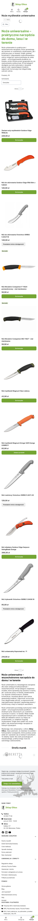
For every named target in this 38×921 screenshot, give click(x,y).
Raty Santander (6, 855)
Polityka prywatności (8, 877)
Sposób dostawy (7, 849)
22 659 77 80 (8, 816)
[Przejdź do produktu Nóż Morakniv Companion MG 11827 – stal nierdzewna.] (19, 319)
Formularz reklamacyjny (9, 875)
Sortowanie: (5, 79)
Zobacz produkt (19, 452)
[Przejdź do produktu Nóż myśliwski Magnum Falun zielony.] (19, 371)
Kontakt (4, 900)
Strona (16, 89)
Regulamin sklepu (7, 863)
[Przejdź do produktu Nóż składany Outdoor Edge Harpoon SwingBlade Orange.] (19, 527)
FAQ (3, 897)
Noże (8, 19)
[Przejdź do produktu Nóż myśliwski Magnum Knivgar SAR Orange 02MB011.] (19, 423)
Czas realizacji (6, 846)
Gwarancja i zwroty (8, 869)
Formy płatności (7, 852)
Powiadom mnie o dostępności (13, 244)
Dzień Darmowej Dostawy (10, 843)
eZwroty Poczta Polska (9, 866)
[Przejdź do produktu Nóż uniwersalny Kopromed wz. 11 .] (19, 631)
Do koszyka (19, 140)
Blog (3, 889)
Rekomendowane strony (9, 894)
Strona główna (6, 886)
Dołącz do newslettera (12, 784)
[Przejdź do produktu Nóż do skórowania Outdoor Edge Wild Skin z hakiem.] (19, 162)
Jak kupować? (6, 892)
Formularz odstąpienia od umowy (12, 872)
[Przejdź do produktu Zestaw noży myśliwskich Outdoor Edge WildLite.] (19, 110)
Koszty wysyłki (6, 841)
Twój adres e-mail (7, 778)
